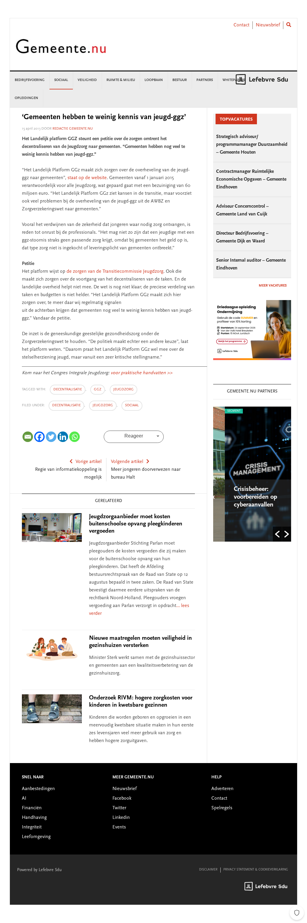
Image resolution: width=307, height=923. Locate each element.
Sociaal (132, 405)
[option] (254, 474)
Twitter (119, 808)
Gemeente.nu (61, 50)
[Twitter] (51, 436)
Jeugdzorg (103, 405)
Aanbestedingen (38, 788)
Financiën (32, 808)
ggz (97, 389)
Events (119, 827)
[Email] (27, 436)
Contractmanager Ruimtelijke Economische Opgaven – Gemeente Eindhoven (251, 179)
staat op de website (87, 178)
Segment (223, 411)
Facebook (121, 798)
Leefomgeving (36, 836)
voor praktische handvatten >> (141, 373)
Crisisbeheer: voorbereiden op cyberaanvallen (245, 497)
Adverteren (222, 788)
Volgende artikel (127, 461)
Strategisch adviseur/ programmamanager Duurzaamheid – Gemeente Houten (252, 144)
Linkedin (121, 817)
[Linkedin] (63, 436)
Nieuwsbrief (268, 25)
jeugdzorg (123, 389)
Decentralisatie (66, 405)
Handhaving (34, 817)
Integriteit (32, 827)
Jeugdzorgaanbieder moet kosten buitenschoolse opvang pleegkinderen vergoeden (135, 524)
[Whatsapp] (74, 436)
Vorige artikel (89, 461)
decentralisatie (67, 389)
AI (24, 798)
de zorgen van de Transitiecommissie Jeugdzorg (115, 271)
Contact (241, 25)
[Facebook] (39, 436)
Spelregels (221, 808)
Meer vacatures (273, 285)
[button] (277, 534)
